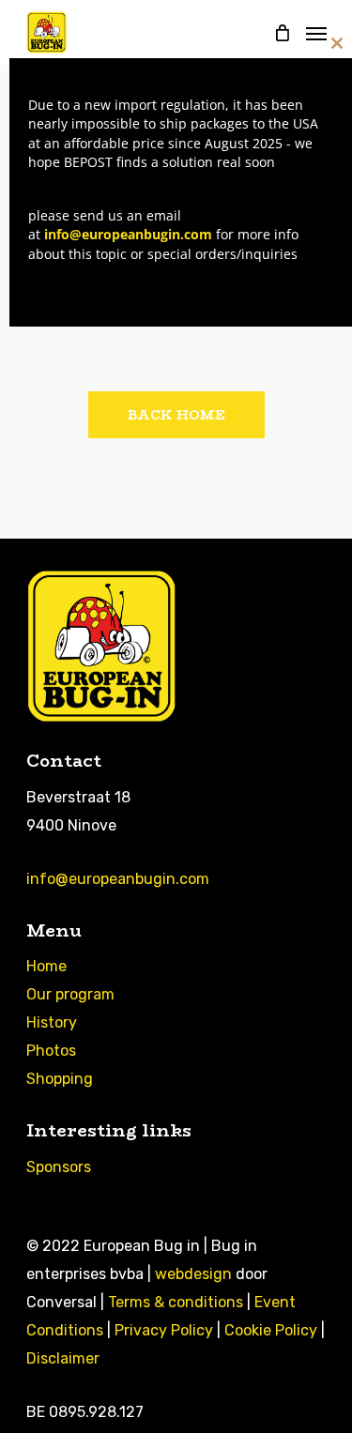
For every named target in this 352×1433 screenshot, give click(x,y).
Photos (51, 1051)
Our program (70, 994)
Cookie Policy (270, 1330)
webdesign (193, 1274)
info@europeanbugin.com (117, 879)
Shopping (59, 1079)
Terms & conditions (175, 1302)
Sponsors (58, 1167)
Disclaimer (62, 1358)
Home (46, 966)
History (51, 1022)
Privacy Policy (164, 1330)
